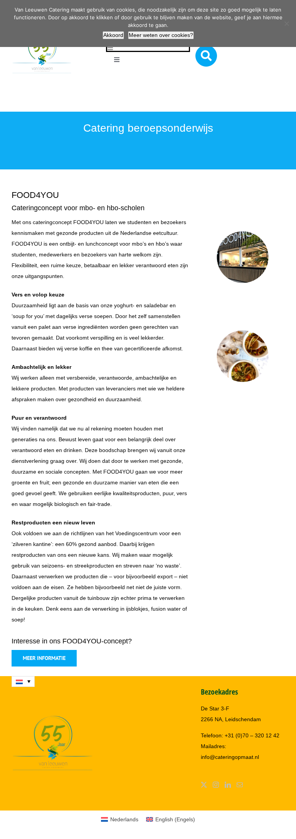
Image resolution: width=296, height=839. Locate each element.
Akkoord (113, 35)
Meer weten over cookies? (161, 35)
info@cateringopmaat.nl (230, 757)
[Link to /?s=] (206, 56)
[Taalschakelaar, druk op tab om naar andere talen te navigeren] (23, 681)
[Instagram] (216, 785)
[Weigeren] (286, 23)
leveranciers (121, 388)
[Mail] (240, 785)
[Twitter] (204, 785)
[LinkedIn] (228, 785)
